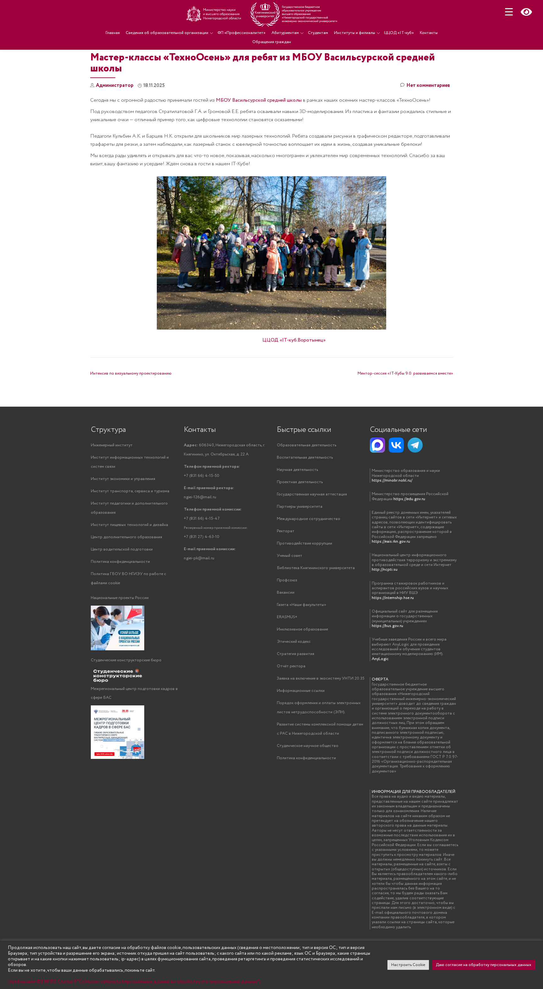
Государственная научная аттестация (312, 494)
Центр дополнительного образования (126, 537)
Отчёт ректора (291, 666)
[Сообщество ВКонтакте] (396, 445)
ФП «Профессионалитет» (241, 33)
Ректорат (285, 531)
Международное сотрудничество (308, 519)
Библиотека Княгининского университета (316, 568)
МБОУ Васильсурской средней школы (259, 100)
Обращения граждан (271, 42)
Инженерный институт (112, 445)
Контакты (429, 33)
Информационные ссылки (301, 691)
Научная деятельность (297, 470)
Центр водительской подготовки (122, 549)
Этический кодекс (294, 642)
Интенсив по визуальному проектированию (131, 373)
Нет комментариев (428, 85)
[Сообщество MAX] (377, 445)
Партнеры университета (299, 507)
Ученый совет (289, 556)
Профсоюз (287, 580)
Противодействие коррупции (304, 543)
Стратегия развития (295, 654)
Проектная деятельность (300, 482)
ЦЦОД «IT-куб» (399, 33)
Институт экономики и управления (123, 479)
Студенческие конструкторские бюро (126, 660)
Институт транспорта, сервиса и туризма (130, 491)
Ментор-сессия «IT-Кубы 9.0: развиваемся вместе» (405, 373)
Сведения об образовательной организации (167, 33)
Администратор (115, 85)
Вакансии (285, 593)
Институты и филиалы (354, 33)
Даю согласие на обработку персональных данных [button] (483, 965)
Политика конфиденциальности (120, 562)
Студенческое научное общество (307, 746)
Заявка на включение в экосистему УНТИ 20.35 (321, 678)
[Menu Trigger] (509, 12)
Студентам (318, 33)
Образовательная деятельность (306, 445)
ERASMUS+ (287, 617)
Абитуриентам (285, 33)
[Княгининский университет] (262, 14)
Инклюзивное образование (302, 629)
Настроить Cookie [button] (408, 965)
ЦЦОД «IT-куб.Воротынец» (294, 340)
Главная (113, 33)
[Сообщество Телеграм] (415, 445)
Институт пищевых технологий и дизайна (129, 525)
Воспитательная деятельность (305, 458)
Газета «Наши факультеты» (301, 605)
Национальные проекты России (120, 598)
